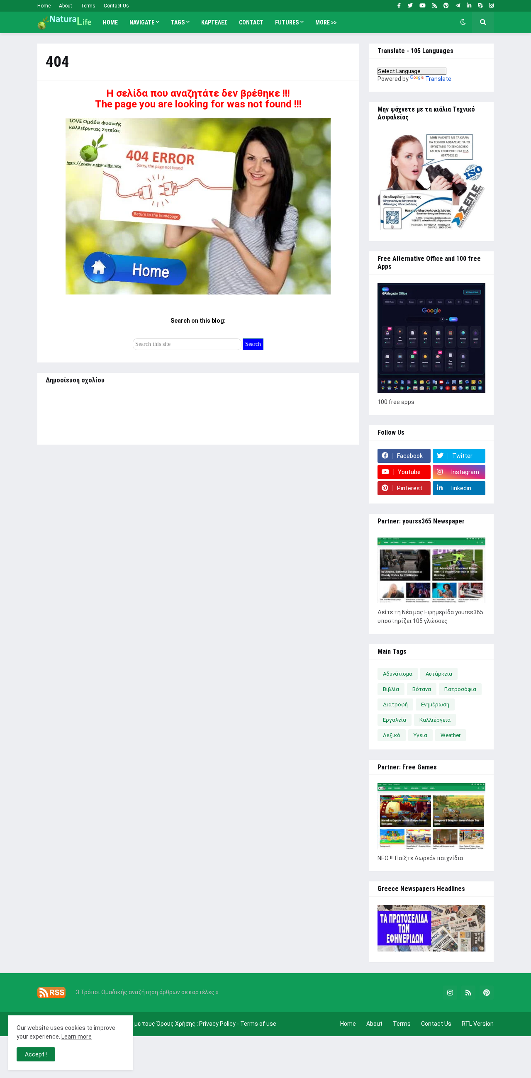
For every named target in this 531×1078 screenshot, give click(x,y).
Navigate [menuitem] (141, 22)
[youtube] (422, 6)
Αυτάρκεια (439, 674)
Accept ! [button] (36, 1054)
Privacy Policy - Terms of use (237, 1023)
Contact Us (116, 6)
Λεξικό (391, 735)
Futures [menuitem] (287, 22)
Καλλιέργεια (435, 720)
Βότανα (421, 689)
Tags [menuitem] (178, 22)
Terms (87, 6)
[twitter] (410, 6)
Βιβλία (391, 689)
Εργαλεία (394, 720)
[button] (463, 22)
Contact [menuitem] (251, 22)
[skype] (480, 6)
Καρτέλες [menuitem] (214, 22)
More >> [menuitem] (326, 22)
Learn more (76, 1036)
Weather (450, 735)
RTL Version (478, 1023)
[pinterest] (446, 6)
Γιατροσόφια (460, 689)
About (65, 6)
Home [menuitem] (110, 22)
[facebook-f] (399, 6)
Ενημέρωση (435, 704)
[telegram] (457, 6)
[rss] (434, 6)
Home (44, 6)
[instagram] (491, 6)
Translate (438, 78)
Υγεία (420, 735)
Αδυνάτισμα (397, 674)
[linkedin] (469, 6)
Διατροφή (395, 704)
